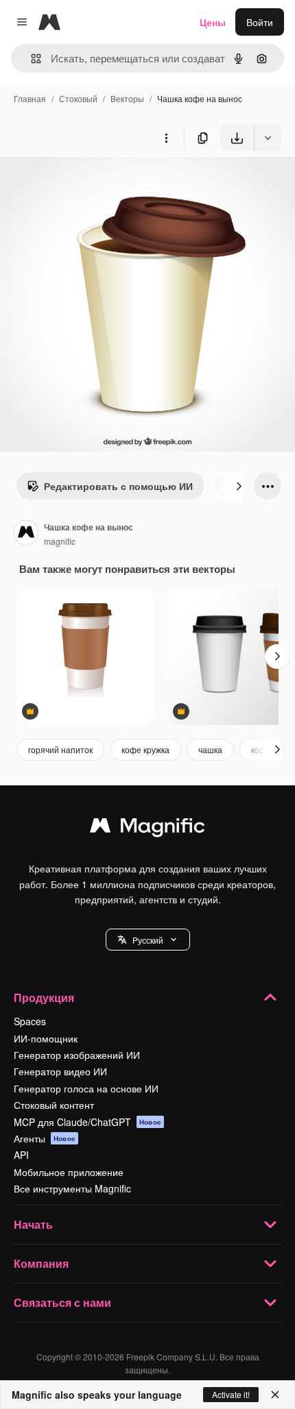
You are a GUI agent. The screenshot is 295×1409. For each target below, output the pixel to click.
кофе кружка (145, 749)
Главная (30, 98)
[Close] (275, 1394)
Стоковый (78, 98)
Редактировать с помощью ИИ (118, 486)
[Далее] (238, 486)
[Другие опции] (166, 137)
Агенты (44, 1138)
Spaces (30, 1021)
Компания (41, 1263)
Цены (213, 22)
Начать (33, 1224)
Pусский (147, 940)
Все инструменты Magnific (72, 1188)
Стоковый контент (54, 1105)
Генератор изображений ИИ (77, 1055)
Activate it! (231, 1394)
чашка (210, 749)
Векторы (127, 98)
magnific (59, 541)
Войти (259, 22)
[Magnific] (147, 828)
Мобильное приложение (68, 1172)
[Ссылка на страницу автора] (26, 534)
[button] (148, 940)
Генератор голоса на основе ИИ (86, 1088)
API (21, 1155)
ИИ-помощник (46, 1038)
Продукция (44, 997)
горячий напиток (60, 749)
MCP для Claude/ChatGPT (87, 1122)
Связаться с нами (62, 1302)
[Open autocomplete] (30, 58)
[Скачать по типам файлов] (267, 137)
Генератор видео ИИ (60, 1071)
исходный (92, 183)
